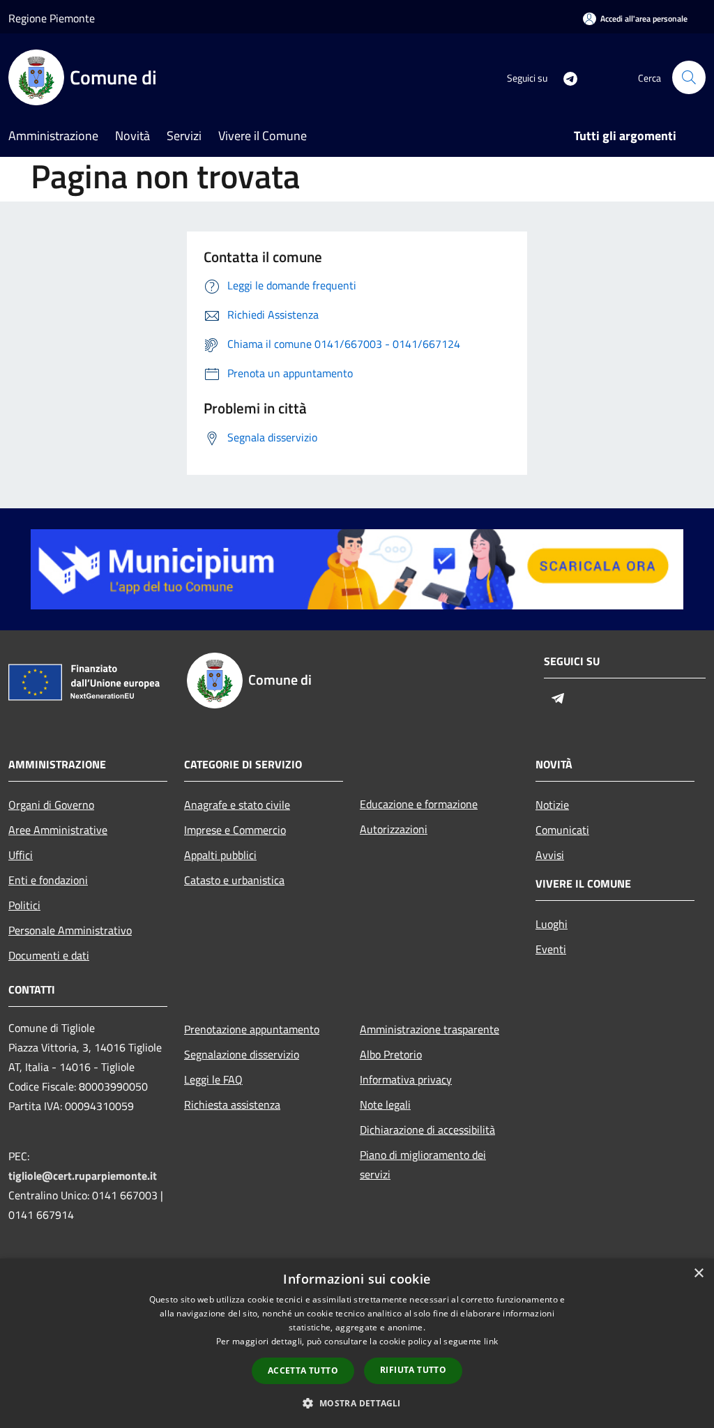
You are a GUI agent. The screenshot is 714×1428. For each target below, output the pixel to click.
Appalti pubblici (220, 854)
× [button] (698, 1273)
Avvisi (550, 854)
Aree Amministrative (57, 829)
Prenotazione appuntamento (251, 1029)
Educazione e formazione (419, 804)
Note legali (385, 1104)
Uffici (20, 854)
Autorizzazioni (393, 829)
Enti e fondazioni (48, 880)
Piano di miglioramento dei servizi (423, 1164)
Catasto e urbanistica (234, 880)
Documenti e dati (48, 955)
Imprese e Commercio (235, 829)
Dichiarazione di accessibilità (427, 1129)
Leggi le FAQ (213, 1079)
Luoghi (552, 924)
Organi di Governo (51, 804)
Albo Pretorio (391, 1054)
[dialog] (357, 1343)
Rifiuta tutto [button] (413, 1370)
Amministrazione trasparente (429, 1029)
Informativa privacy (406, 1079)
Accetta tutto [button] (303, 1370)
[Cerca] (689, 77)
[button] (356, 1403)
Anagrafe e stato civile (237, 804)
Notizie (552, 804)
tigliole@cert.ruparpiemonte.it (82, 1175)
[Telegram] (565, 77)
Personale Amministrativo (70, 930)
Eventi (551, 949)
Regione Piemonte (51, 18)
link (491, 1341)
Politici (24, 905)
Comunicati (562, 829)
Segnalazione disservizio (241, 1054)
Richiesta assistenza (232, 1104)
